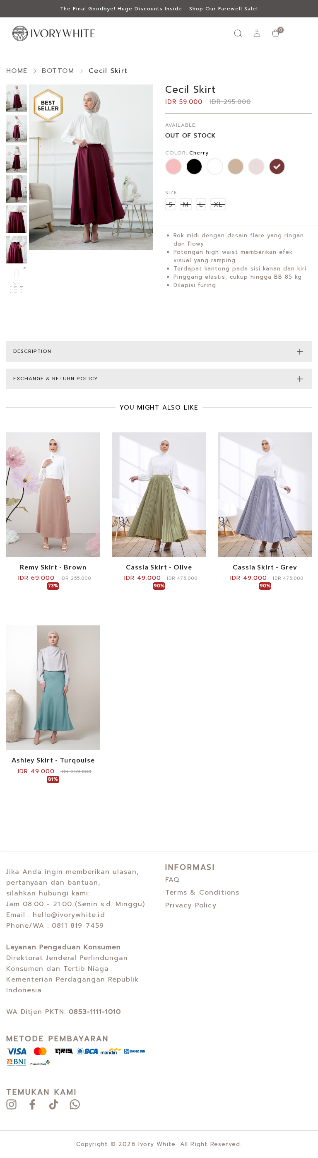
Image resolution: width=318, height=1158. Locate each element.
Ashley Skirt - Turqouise (53, 760)
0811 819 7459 (78, 926)
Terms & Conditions (202, 892)
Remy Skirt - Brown (53, 567)
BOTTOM (58, 71)
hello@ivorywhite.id (69, 915)
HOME (16, 71)
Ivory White (157, 1144)
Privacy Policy (191, 905)
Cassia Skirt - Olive (159, 567)
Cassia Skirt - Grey (265, 567)
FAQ (172, 880)
